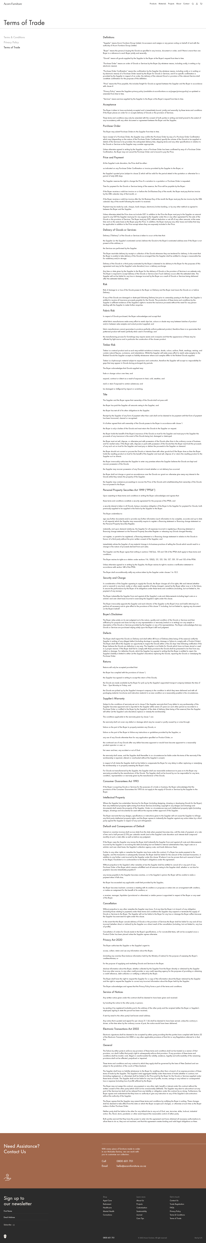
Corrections (107, 1215)
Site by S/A (198, 1238)
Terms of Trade (12, 47)
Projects (171, 4)
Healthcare (107, 1208)
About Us (140, 1201)
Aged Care (107, 1201)
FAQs (172, 1208)
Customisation (141, 1208)
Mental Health (108, 1211)
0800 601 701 (109, 1238)
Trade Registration (177, 1204)
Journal (139, 1215)
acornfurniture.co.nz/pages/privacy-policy (171, 91)
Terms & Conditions (14, 37)
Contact (186, 4)
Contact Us (174, 1201)
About (178, 4)
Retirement (107, 1204)
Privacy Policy (11, 42)
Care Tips (140, 1218)
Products (153, 4)
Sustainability (141, 1211)
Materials (162, 4)
